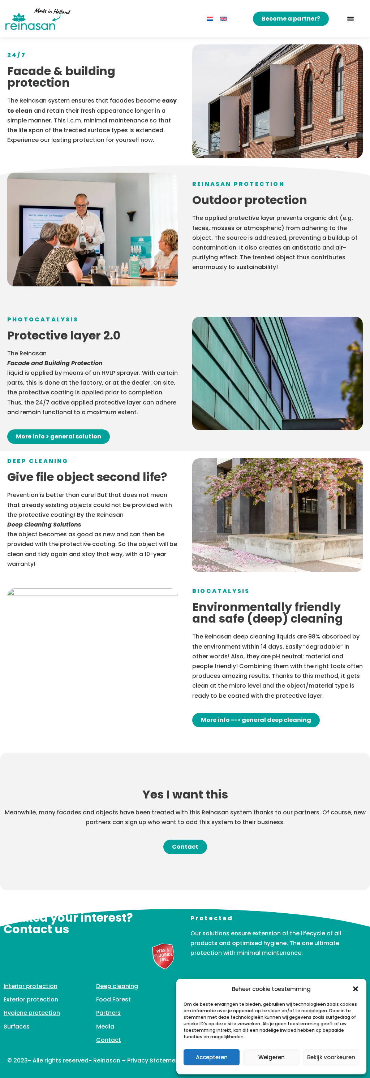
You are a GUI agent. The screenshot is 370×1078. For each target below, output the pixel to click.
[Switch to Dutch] (210, 19)
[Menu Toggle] (350, 18)
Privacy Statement (154, 1060)
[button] (355, 988)
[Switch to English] (224, 19)
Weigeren (271, 1057)
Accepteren (212, 1057)
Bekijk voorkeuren (331, 1057)
